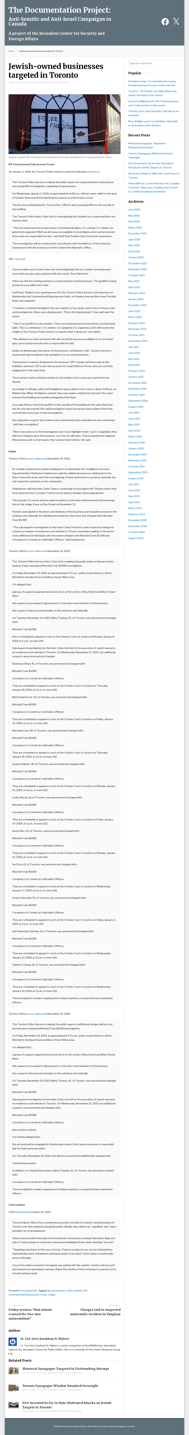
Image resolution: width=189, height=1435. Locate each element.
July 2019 (133, 484)
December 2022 (137, 305)
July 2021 (133, 346)
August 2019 (135, 478)
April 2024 (134, 251)
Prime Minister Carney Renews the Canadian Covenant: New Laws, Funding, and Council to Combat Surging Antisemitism (154, 187)
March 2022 (135, 317)
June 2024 (134, 239)
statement (93, 171)
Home (11, 51)
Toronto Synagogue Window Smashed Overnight (60, 1386)
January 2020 (136, 448)
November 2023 (137, 269)
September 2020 (138, 400)
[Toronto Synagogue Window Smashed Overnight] (13, 1389)
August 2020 (135, 406)
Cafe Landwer (74, 1290)
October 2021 (136, 335)
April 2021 (134, 364)
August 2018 (135, 538)
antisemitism (58, 1290)
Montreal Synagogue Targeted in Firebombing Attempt (65, 1368)
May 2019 (134, 496)
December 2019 (137, 454)
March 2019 (135, 508)
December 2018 (137, 520)
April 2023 (134, 287)
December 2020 (137, 382)
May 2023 (134, 281)
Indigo (51, 1294)
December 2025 (137, 233)
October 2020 (136, 394)
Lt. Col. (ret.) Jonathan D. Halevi (40, 82)
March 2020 (135, 436)
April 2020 (134, 430)
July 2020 (133, 412)
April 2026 (134, 221)
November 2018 (137, 526)
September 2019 (138, 472)
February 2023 (136, 293)
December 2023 (137, 263)
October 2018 (136, 532)
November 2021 (137, 328)
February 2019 (136, 514)
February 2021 (136, 370)
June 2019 (134, 490)
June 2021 (134, 352)
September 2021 (138, 340)
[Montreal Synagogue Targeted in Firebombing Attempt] (13, 1371)
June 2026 (134, 209)
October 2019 (136, 466)
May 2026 (134, 215)
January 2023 (136, 299)
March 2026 (135, 227)
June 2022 (134, 311)
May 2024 (134, 245)
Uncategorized (28, 1290)
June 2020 (134, 418)
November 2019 (137, 460)
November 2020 (137, 388)
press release (35, 458)
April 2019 (134, 502)
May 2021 (134, 358)
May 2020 (134, 424)
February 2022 (136, 323)
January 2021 (136, 376)
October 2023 (136, 275)
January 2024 (136, 257)
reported (19, 258)
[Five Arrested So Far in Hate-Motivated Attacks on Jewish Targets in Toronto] (13, 1406)
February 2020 (136, 442)
